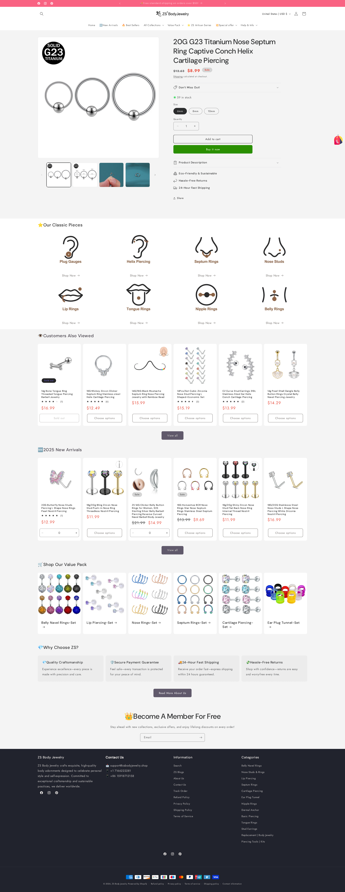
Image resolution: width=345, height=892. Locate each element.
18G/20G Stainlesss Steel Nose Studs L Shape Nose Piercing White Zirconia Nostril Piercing (283, 510)
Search (178, 765)
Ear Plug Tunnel (250, 797)
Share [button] (180, 198)
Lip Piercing (249, 778)
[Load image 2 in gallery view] (85, 175)
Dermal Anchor (250, 810)
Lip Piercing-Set (100, 623)
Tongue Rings (249, 822)
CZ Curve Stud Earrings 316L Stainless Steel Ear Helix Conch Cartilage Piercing (239, 394)
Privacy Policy (182, 803)
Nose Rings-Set (144, 623)
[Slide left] (42, 175)
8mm (196, 111)
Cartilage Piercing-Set (237, 625)
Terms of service (192, 883)
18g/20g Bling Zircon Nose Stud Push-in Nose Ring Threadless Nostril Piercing (103, 508)
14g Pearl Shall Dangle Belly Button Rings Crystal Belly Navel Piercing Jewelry (284, 394)
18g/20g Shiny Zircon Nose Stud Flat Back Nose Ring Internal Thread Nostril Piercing (238, 510)
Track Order (181, 791)
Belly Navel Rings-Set (58, 623)
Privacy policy (174, 883)
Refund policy (157, 883)
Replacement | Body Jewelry (257, 835)
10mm (211, 111)
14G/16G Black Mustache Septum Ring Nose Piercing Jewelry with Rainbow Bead (148, 394)
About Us (179, 778)
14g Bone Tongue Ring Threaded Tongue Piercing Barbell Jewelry (57, 394)
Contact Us (180, 784)
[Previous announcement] (120, 3)
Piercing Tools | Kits (253, 841)
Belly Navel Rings (252, 765)
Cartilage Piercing (252, 791)
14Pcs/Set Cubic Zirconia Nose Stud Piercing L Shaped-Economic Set (192, 394)
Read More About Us (172, 693)
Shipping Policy (183, 810)
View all (172, 436)
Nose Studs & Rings (253, 772)
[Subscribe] (201, 737)
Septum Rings (249, 784)
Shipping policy (211, 883)
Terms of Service (183, 816)
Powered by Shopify (137, 883)
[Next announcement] (225, 3)
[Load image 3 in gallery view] (111, 175)
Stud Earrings (249, 829)
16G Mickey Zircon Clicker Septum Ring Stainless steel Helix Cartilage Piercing (103, 394)
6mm (180, 111)
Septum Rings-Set (192, 623)
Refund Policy (182, 797)
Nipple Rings (249, 803)
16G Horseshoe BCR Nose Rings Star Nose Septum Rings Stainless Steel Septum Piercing (194, 510)
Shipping (178, 76)
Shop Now (69, 275)
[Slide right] (155, 175)
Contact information (232, 883)
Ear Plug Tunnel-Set (284, 623)
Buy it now (213, 149)
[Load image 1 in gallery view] (59, 175)
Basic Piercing (250, 816)
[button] (42, 14)
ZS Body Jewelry (119, 883)
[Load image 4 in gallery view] (137, 175)
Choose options (104, 418)
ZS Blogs (179, 772)
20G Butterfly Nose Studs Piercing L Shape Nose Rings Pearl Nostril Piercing (58, 508)
